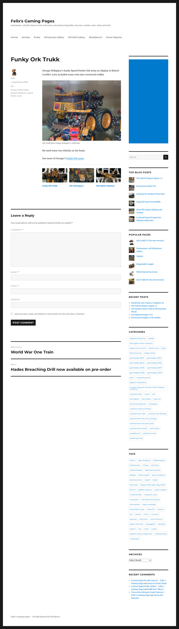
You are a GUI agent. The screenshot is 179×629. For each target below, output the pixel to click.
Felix (13, 78)
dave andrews (158, 475)
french (133, 490)
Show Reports (114, 37)
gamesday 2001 (137, 358)
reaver (138, 514)
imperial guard (143, 377)
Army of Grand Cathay (157, 583)
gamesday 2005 (154, 363)
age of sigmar (144, 460)
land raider (135, 504)
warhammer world (138, 428)
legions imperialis (138, 382)
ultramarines (161, 534)
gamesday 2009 (154, 372)
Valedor (139, 256)
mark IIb (151, 509)
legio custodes (149, 504)
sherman (144, 519)
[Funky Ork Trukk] (54, 175)
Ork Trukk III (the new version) (150, 280)
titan (146, 529)
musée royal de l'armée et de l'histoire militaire (147, 388)
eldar (155, 480)
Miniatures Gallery (54, 37)
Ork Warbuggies (76, 186)
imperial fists (136, 494)
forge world (150, 353)
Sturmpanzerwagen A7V (142, 315)
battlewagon (159, 460)
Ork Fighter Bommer (105, 186)
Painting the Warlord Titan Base (150, 194)
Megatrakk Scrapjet (145, 264)
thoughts (153, 404)
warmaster (154, 428)
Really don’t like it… (155, 589)
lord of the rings (137, 509)
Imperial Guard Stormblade (148, 202)
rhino (146, 514)
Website (15, 299)
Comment (17, 230)
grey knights (160, 490)
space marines (136, 524)
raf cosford (134, 399)
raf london (146, 399)
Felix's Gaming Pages (32, 21)
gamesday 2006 (137, 368)
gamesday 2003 (154, 358)
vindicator (134, 539)
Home (14, 37)
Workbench (95, 37)
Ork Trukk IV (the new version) (150, 240)
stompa (161, 524)
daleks (133, 475)
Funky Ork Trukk (49, 186)
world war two (136, 438)
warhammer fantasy (157, 414)
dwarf (147, 480)
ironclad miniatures (150, 499)
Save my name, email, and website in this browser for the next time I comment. (50, 314)
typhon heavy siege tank (141, 534)
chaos (145, 465)
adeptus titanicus (138, 338)
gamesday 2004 (137, 363)
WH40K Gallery (76, 37)
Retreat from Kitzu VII (146, 186)
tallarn (133, 529)
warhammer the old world (142, 423)
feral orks (134, 485)
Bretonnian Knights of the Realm (146, 317)
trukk (19, 96)
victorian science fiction (140, 409)
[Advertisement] (149, 102)
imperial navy (150, 494)
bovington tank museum (141, 343)
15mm (132, 460)
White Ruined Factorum (146, 272)
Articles (26, 37)
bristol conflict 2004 (20, 90)
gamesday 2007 (154, 368)
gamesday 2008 (137, 372)
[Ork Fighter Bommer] (108, 175)
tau (140, 529)
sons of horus (156, 519)
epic (164, 348)
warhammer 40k (137, 414)
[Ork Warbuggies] (81, 175)
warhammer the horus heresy (143, 418)
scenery (133, 519)
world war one (149, 433)
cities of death (136, 470)
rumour (155, 514)
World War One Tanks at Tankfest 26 (147, 303)
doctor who (154, 348)
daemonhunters (152, 470)
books (151, 338)
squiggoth (150, 524)
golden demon (145, 490)
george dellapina (19, 93)
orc (131, 514)
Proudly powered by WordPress (46, 617)
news (147, 394)
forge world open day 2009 (153, 485)
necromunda (136, 394)
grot (132, 377)
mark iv (160, 509)
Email (15, 286)
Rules (37, 37)
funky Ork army (75, 158)
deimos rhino (136, 480)
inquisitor (134, 499)
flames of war (136, 353)
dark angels (144, 475)
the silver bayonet (138, 404)
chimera (155, 465)
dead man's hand (138, 348)
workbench (135, 433)
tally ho (157, 399)
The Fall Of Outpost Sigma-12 (149, 178)
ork (12, 86)
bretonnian (135, 465)
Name (15, 272)
